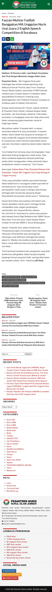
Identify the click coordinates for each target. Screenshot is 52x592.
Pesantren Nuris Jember (22, 589)
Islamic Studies (12, 443)
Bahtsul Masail (12, 427)
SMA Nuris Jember (14, 555)
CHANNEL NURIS (11, 578)
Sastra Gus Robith (14, 460)
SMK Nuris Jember (14, 550)
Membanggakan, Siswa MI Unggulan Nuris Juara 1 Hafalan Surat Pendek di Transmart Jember (38, 302)
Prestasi (11, 13)
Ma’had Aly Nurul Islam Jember (19, 558)
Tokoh (9, 468)
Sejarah (10, 462)
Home (4, 13)
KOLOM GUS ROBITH (15, 449)
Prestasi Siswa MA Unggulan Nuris (15, 283)
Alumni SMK (11, 425)
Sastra (9, 457)
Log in (9, 483)
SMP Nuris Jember (14, 544)
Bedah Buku (11, 430)
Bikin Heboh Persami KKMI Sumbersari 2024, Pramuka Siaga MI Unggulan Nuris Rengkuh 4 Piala (13, 302)
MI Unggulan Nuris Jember (17, 542)
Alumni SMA (11, 422)
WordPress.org (12, 491)
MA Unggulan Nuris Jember (17, 552)
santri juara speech (10, 286)
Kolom (9, 446)
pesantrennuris (10, 571)
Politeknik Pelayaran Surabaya (14, 280)
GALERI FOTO (12, 438)
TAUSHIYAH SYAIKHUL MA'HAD (19, 465)
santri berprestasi (37, 283)
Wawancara (11, 470)
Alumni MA (11, 419)
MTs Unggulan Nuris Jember (18, 547)
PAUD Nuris (11, 536)
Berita (9, 433)
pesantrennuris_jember (12, 574)
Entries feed (11, 485)
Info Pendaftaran (13, 441)
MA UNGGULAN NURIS (29, 277)
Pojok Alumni (12, 451)
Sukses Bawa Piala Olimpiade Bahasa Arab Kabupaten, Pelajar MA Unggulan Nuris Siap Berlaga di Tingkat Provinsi (26, 172)
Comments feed (13, 488)
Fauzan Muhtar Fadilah (11, 277)
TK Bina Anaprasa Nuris (16, 539)
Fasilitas (10, 435)
